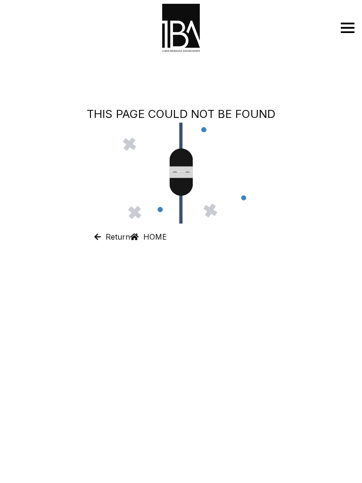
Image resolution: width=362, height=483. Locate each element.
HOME (153, 237)
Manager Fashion (198, 468)
